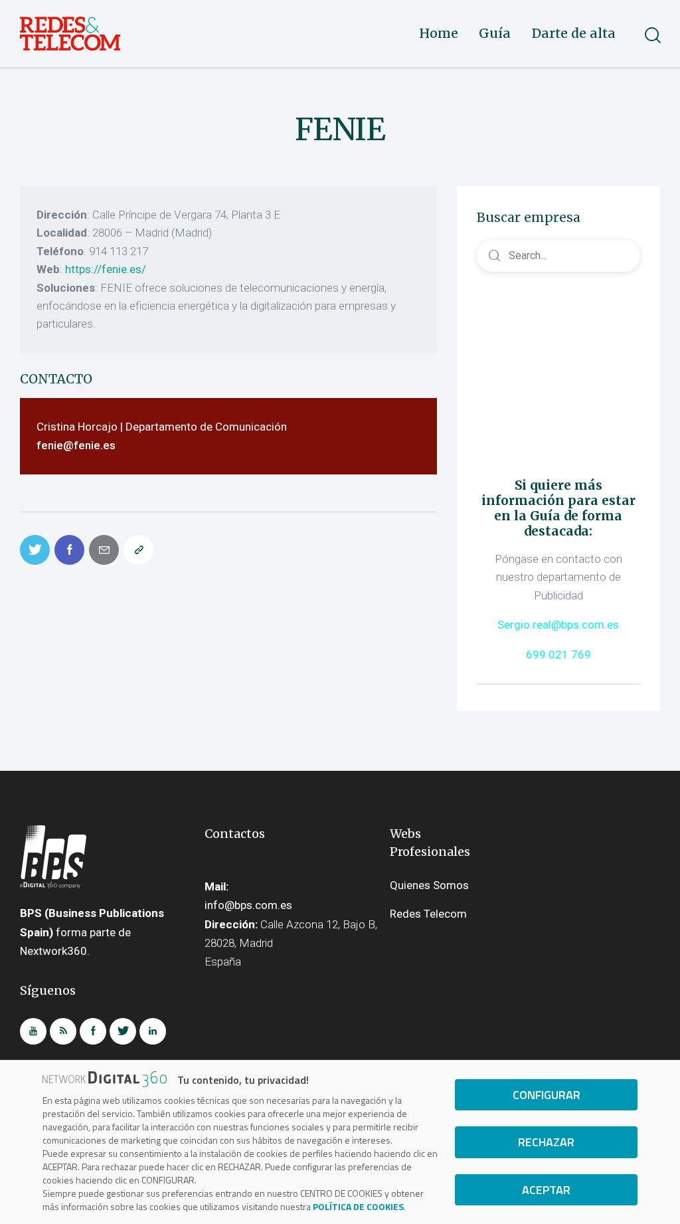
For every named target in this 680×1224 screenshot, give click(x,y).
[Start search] (651, 35)
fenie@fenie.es (76, 445)
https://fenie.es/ (105, 269)
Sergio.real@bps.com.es (558, 624)
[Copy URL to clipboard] (138, 550)
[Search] (558, 255)
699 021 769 (558, 654)
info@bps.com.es (248, 905)
